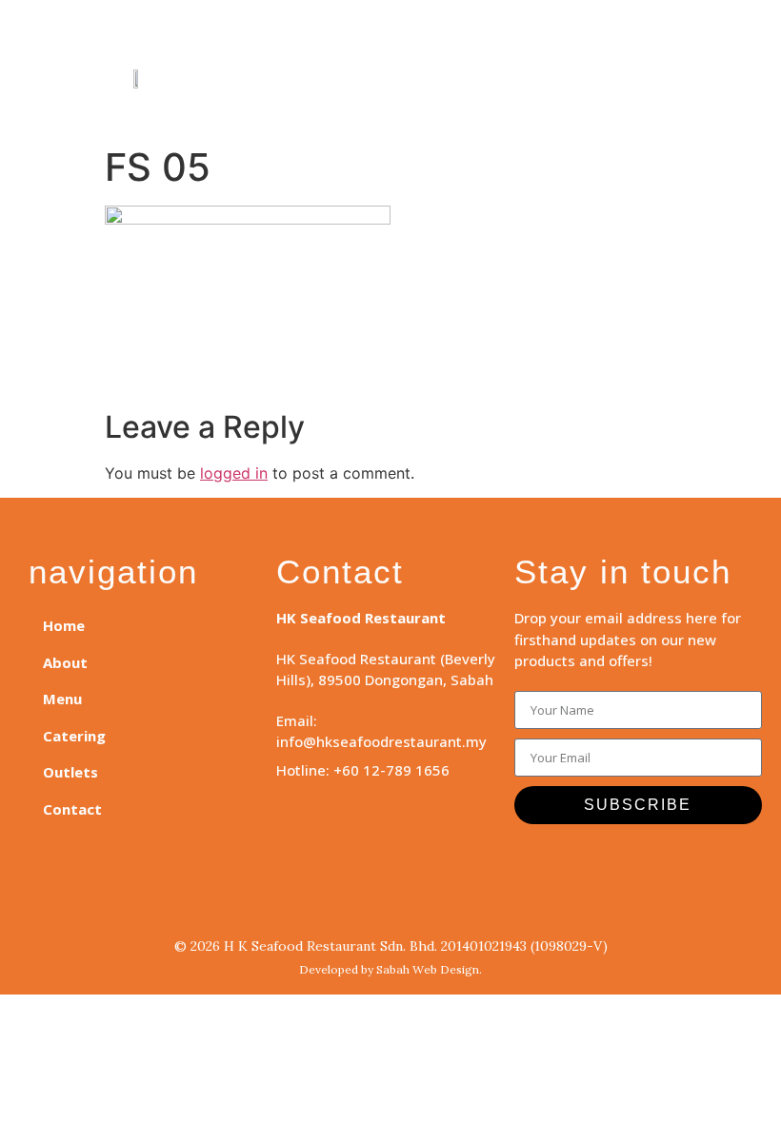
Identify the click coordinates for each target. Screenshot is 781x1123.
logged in (234, 473)
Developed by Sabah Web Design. (390, 969)
